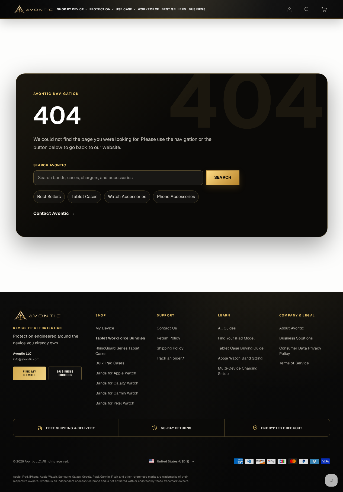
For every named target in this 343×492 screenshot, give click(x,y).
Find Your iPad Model (236, 338)
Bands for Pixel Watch (114, 403)
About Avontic (291, 328)
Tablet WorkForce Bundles (120, 338)
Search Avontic (49, 165)
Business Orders (65, 373)
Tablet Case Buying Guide (241, 348)
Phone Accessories (176, 196)
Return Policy (168, 338)
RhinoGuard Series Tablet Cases (117, 351)
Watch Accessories (127, 196)
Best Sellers (49, 196)
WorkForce (148, 9)
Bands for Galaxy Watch (116, 383)
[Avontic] (37, 315)
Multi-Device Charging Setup (237, 371)
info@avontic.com (26, 359)
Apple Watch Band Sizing (240, 358)
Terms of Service (294, 363)
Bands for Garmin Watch (116, 393)
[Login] (289, 9)
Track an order (171, 358)
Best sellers (174, 9)
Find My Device (29, 373)
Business (197, 9)
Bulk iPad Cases (109, 363)
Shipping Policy (170, 348)
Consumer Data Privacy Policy (300, 351)
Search (223, 177)
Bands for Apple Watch (115, 373)
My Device (104, 328)
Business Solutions (296, 338)
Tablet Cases (84, 196)
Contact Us (167, 328)
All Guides (227, 328)
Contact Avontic (54, 213)
